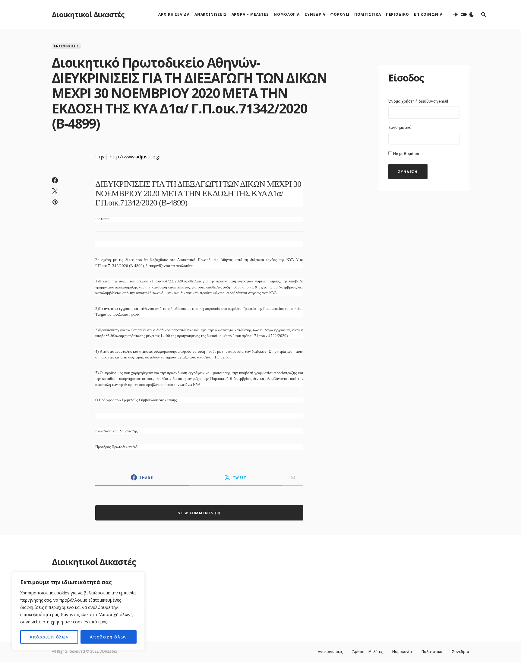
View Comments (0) (199, 513)
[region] (78, 611)
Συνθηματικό (400, 127)
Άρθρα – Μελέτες (367, 652)
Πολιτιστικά (432, 652)
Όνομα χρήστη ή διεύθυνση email (418, 101)
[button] (464, 14)
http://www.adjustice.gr (135, 156)
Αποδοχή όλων (108, 637)
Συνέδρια (460, 652)
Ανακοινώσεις (66, 46)
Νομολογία (402, 652)
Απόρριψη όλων (49, 637)
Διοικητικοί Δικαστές (88, 14)
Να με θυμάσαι (405, 153)
